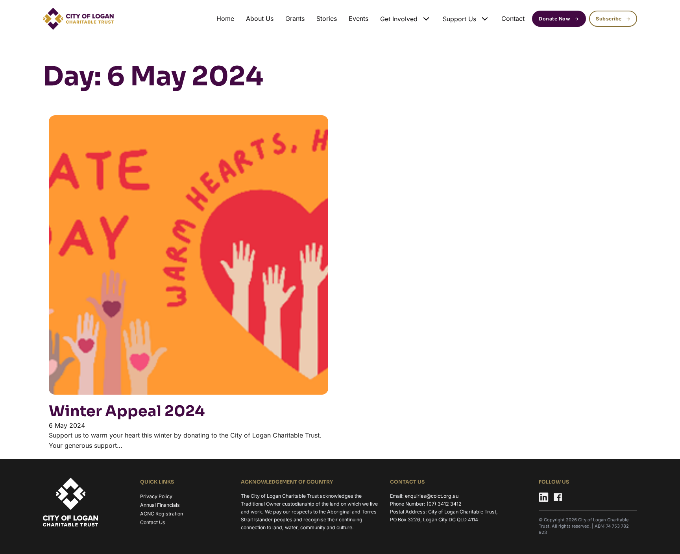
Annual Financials (160, 505)
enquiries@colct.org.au (431, 496)
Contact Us (152, 522)
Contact (513, 18)
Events (358, 18)
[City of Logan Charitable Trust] (70, 503)
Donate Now (554, 19)
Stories (326, 18)
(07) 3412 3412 (444, 504)
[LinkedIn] (544, 498)
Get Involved (399, 19)
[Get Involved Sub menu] (426, 19)
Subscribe (609, 19)
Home (225, 18)
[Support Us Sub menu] (485, 19)
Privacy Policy (156, 496)
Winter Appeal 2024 (127, 411)
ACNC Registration (161, 514)
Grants (295, 18)
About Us (259, 18)
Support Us (459, 19)
